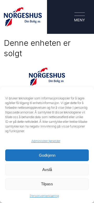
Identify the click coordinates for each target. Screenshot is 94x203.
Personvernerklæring (44, 196)
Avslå (47, 169)
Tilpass (47, 184)
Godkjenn (47, 155)
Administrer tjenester (45, 141)
